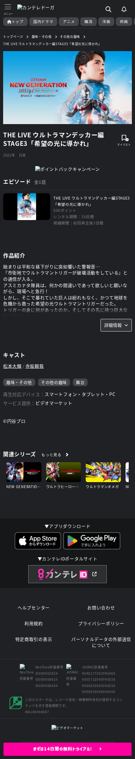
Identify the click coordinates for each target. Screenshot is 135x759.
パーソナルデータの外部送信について (101, 642)
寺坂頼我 (34, 366)
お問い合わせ (101, 608)
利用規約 (33, 623)
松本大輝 (12, 366)
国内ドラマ (43, 21)
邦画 (124, 21)
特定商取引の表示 (33, 639)
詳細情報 (113, 325)
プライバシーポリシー (101, 623)
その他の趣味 (54, 382)
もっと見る (51, 454)
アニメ (69, 21)
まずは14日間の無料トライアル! (66, 749)
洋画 (106, 21)
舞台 (80, 382)
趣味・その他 (19, 382)
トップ (18, 21)
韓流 (88, 21)
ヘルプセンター (34, 608)
